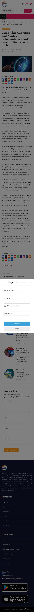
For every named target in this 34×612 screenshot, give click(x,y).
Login (17, 329)
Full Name (8, 298)
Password (8, 314)
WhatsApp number (13, 306)
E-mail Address (9, 290)
